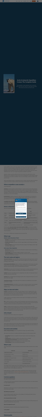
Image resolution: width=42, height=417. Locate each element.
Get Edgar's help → (21, 213)
